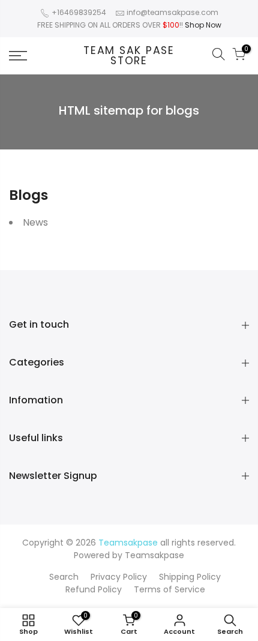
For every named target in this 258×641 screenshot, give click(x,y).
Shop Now (203, 25)
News (35, 222)
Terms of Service (169, 589)
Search (64, 577)
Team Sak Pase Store (129, 56)
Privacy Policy (119, 577)
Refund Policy (93, 589)
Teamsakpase (154, 555)
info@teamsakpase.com (172, 12)
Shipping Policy (190, 577)
